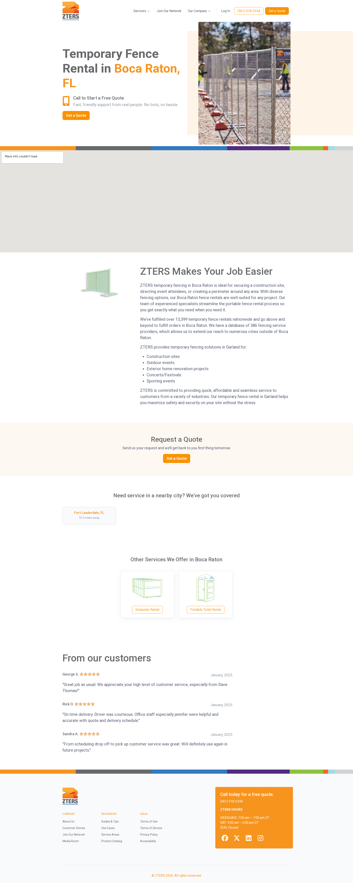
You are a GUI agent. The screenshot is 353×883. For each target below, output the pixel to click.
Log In (225, 11)
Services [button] (139, 11)
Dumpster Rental (147, 610)
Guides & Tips (110, 821)
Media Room (71, 841)
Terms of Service (151, 828)
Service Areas (110, 834)
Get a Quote (277, 11)
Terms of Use (149, 821)
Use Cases (108, 828)
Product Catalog (111, 841)
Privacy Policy (149, 834)
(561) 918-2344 (249, 11)
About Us (68, 821)
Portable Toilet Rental (205, 610)
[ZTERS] (71, 11)
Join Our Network (169, 11)
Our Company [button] (197, 11)
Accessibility (148, 841)
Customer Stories (74, 828)
